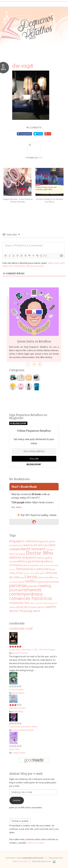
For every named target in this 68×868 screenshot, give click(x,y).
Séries (12, 607)
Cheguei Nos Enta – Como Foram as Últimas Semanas (18, 200)
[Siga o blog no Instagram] (40, 364)
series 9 (54, 603)
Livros (30, 576)
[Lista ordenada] (21, 256)
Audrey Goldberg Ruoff (23, 730)
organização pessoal (47, 581)
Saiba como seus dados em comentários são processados (33, 264)
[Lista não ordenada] (25, 256)
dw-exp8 (22, 66)
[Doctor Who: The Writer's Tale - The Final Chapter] (13, 638)
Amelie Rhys (17, 711)
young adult (32, 611)
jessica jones (29, 573)
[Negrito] (5, 256)
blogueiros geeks (46, 541)
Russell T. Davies (20, 653)
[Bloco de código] (33, 256)
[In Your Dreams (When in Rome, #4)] (13, 678)
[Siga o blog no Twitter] (34, 364)
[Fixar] (17, 256)
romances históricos (30, 598)
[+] (45, 255)
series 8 (46, 603)
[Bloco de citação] (29, 256)
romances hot (19, 603)
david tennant (32, 548)
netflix (30, 581)
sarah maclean (36, 603)
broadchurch (15, 545)
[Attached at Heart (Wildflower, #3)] (13, 698)
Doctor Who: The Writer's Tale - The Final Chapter (32, 649)
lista (22, 577)
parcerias (18, 585)
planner (32, 586)
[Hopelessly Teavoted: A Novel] (13, 717)
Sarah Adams (18, 693)
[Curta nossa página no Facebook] (28, 364)
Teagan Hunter (19, 752)
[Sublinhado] (13, 256)
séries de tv (23, 607)
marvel (21, 581)
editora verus (44, 565)
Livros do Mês (45, 577)
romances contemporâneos (26, 592)
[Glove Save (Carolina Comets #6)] (13, 737)
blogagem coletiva (22, 541)
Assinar (16, 800)
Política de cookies (35, 842)
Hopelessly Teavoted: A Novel (23, 726)
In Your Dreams (16, 689)
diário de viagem (17, 553)
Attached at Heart (17, 708)
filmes (52, 569)
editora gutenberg (30, 561)
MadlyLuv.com (20, 861)
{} (41, 255)
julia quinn (40, 573)
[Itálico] (9, 256)
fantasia (22, 569)
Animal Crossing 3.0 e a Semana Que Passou (49, 200)
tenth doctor (38, 607)
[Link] (37, 256)
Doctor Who (39, 553)
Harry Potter (16, 573)
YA (21, 610)
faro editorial (39, 569)
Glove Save (14, 749)
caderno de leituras (35, 545)
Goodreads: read (21, 628)
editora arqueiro (22, 557)
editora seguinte (30, 565)
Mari (41, 157)
